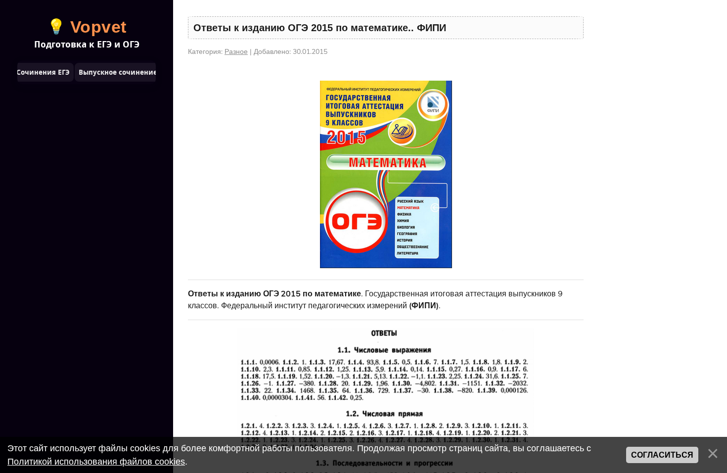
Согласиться (662, 455)
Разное (236, 51)
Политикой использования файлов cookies (96, 462)
